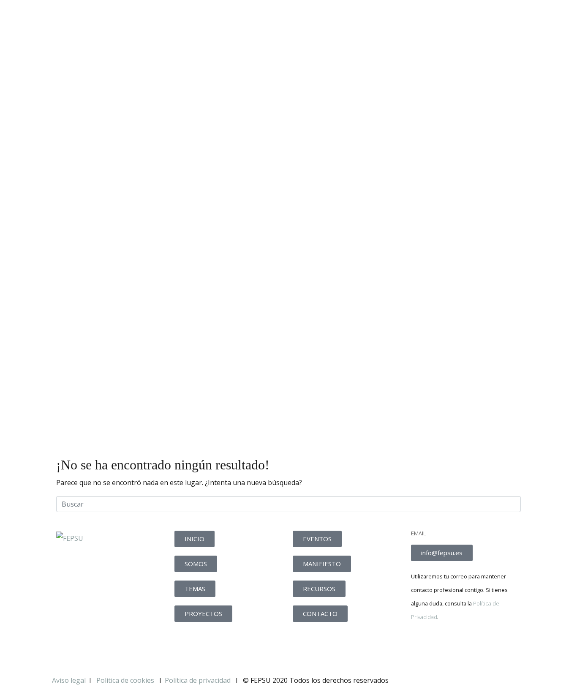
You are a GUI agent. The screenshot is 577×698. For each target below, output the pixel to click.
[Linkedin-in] (467, 646)
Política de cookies (126, 680)
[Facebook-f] (421, 646)
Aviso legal (69, 680)
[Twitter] (444, 646)
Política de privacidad (198, 680)
